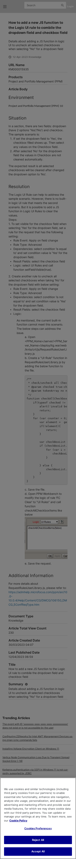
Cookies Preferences (37, 828)
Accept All (38, 851)
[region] (38, 818)
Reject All (38, 839)
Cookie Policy (18, 820)
